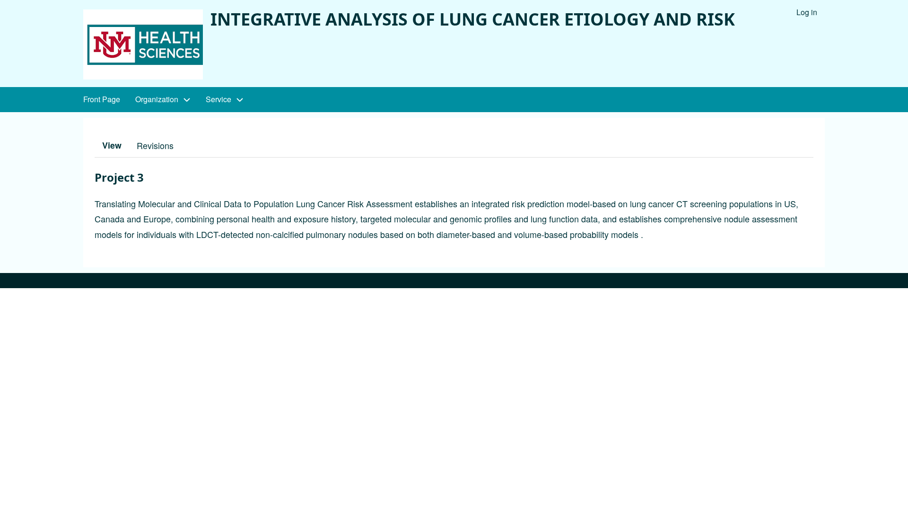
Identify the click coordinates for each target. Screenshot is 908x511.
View (112, 145)
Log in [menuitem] (806, 12)
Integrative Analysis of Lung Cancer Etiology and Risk (472, 19)
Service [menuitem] (218, 99)
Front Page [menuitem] (101, 99)
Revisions (155, 145)
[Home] (143, 44)
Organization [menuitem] (156, 99)
